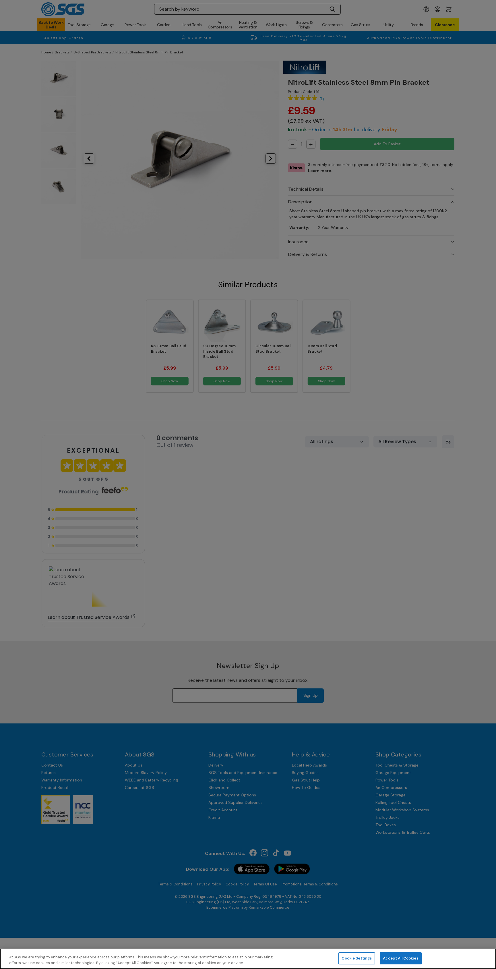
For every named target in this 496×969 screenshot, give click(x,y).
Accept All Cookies (400, 958)
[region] (248, 959)
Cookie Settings (357, 958)
